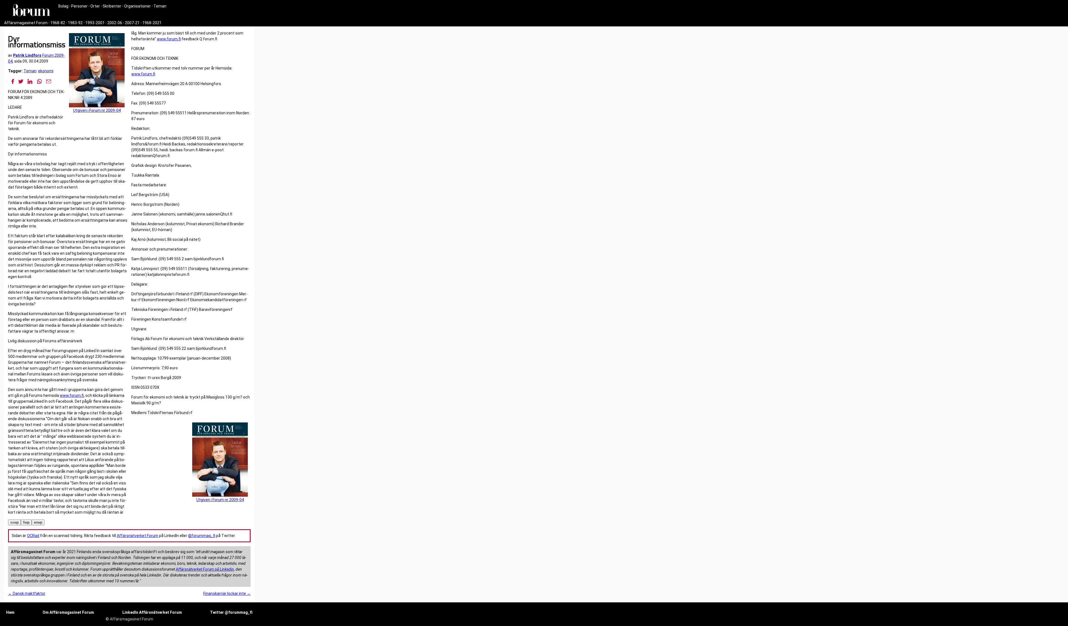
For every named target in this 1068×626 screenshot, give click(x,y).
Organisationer (137, 6)
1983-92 (75, 23)
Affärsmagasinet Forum (26, 23)
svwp (14, 522)
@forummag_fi (201, 535)
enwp (38, 522)
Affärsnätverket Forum (137, 535)
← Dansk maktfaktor (26, 593)
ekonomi (45, 71)
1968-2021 (152, 23)
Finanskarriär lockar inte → (227, 593)
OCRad (33, 535)
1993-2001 (95, 23)
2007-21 (132, 23)
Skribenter (112, 6)
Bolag (63, 6)
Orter (95, 6)
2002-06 (114, 23)
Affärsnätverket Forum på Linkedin (205, 569)
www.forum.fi (72, 395)
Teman (160, 6)
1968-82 (57, 23)
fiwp (26, 522)
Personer (79, 6)
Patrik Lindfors (27, 55)
